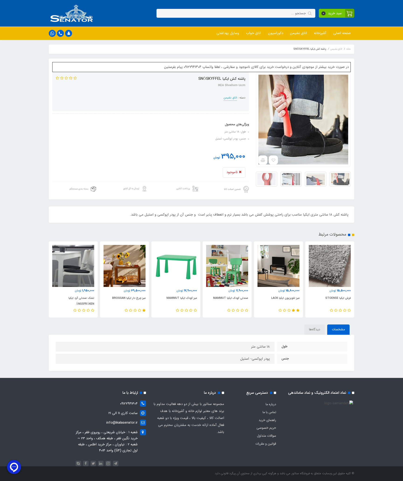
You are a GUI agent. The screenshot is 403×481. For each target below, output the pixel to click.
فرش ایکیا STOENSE (338, 298)
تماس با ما (269, 412)
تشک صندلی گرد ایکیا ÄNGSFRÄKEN (81, 301)
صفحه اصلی (342, 33)
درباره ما (271, 404)
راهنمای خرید (267, 420)
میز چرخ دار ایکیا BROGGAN (129, 298)
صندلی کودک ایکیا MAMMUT (230, 298)
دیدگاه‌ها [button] (314, 329)
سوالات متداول (266, 435)
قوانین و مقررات (265, 443)
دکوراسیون (275, 33)
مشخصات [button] (338, 329)
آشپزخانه (320, 33)
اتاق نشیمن (298, 33)
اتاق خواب (253, 33)
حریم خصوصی (266, 427)
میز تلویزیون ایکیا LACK (285, 298)
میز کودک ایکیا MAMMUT (182, 298)
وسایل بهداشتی (227, 33)
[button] (336, 13)
